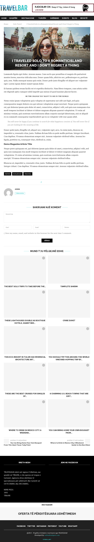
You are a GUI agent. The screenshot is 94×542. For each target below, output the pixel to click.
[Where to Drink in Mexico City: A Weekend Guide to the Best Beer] (25, 413)
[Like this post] (43, 182)
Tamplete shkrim (69, 286)
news (7, 174)
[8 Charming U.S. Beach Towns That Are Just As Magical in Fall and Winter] (69, 377)
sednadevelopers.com (52, 535)
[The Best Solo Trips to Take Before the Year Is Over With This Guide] (25, 270)
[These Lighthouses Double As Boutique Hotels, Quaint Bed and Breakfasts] (25, 304)
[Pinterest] (88, 22)
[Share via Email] (52, 182)
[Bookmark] (93, 18)
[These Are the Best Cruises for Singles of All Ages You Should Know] (25, 377)
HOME (4, 18)
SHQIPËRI (13, 18)
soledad (17, 174)
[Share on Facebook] (45, 182)
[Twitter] (84, 22)
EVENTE (65, 18)
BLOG (74, 18)
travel (28, 174)
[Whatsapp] (92, 22)
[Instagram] (86, 22)
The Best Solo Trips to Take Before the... (25, 286)
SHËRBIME (54, 18)
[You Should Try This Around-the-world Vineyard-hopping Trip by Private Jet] (69, 340)
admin (17, 189)
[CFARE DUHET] (69, 304)
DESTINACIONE (27, 18)
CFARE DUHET (69, 320)
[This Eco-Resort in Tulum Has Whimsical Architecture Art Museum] (25, 340)
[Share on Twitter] (47, 182)
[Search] (91, 18)
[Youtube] (90, 22)
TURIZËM (42, 18)
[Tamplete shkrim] (69, 270)
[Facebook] (82, 22)
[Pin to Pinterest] (49, 182)
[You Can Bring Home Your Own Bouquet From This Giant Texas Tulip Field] (69, 413)
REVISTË (83, 18)
